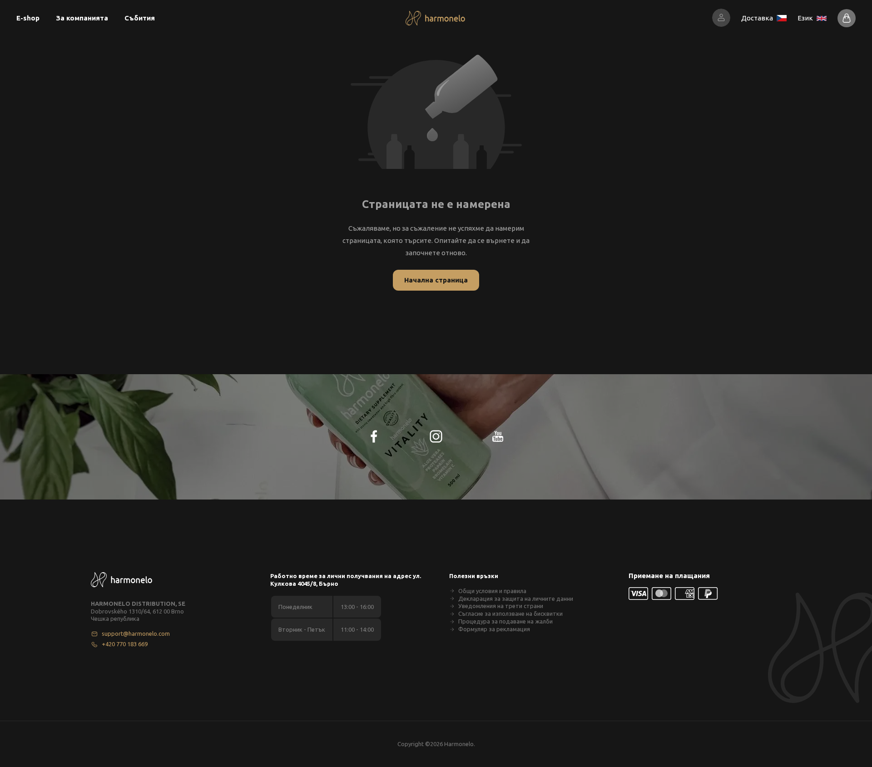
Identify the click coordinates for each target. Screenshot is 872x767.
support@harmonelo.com (136, 633)
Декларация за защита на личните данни (515, 598)
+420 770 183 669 (125, 644)
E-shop (28, 18)
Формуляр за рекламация (494, 629)
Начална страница (436, 280)
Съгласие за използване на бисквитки (510, 613)
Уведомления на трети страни (500, 606)
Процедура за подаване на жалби (505, 621)
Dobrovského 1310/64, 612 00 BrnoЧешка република (137, 615)
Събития (139, 18)
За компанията (82, 18)
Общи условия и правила (492, 591)
